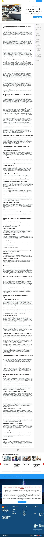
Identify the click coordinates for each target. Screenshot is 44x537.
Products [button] (14, 513)
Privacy (37, 530)
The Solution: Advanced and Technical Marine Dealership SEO (39, 57)
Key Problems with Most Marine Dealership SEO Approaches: (38, 51)
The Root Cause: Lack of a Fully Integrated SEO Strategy (38, 55)
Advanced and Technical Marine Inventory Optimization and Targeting (38, 35)
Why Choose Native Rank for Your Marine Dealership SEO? (38, 60)
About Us (24, 509)
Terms (40, 530)
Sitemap (24, 515)
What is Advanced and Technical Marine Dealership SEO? (38, 39)
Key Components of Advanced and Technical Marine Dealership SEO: (38, 41)
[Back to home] (5, 1)
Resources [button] (24, 514)
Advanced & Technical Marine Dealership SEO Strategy (38, 30)
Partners (24, 511)
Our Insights (24, 513)
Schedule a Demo (38, 17)
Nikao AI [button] (13, 511)
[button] (22, 476)
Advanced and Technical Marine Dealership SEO (38, 33)
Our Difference (25, 510)
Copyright (38, 531)
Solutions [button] (14, 509)
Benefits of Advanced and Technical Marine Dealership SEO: (38, 45)
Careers (24, 512)
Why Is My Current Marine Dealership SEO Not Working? (38, 49)
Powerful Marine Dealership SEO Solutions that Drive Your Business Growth (38, 27)
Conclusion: (37, 46)
